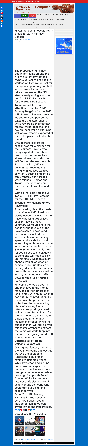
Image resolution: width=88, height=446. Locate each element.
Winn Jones (27, 39)
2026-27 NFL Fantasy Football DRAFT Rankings (52, 24)
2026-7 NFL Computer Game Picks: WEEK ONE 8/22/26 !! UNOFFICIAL (42, 22)
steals (28, 441)
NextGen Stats (58, 17)
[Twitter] (1, 10)
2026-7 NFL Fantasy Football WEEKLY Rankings (26, 27)
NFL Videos (24, 19)
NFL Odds (66, 17)
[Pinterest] (1, 13)
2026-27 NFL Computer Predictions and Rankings (45, 8)
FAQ (71, 14)
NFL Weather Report (43, 19)
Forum (38, 17)
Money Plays (50, 17)
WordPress (67, 443)
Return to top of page (21, 443)
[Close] (87, 1)
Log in (72, 443)
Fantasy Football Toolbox (62, 14)
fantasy (45, 439)
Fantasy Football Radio (49, 14)
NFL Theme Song (32, 19)
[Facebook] (1, 8)
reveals (20, 441)
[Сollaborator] (64, 45)
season (24, 441)
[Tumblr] (1, 18)
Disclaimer (39, 14)
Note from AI (52, 19)
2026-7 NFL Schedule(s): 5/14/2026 (47, 27)
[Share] (1, 26)
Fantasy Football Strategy (28, 439)
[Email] (1, 15)
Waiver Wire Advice (19, 22)
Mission (43, 17)
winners (32, 441)
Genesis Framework (59, 443)
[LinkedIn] (1, 23)
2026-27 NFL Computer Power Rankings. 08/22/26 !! (27, 24)
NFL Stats (17, 19)
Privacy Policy (60, 19)
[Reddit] (1, 21)
